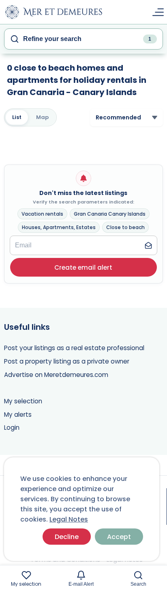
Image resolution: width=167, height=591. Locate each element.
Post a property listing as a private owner (66, 361)
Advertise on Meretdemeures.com (56, 374)
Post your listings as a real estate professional (74, 348)
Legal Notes (68, 519)
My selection (23, 401)
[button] (83, 267)
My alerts (18, 414)
